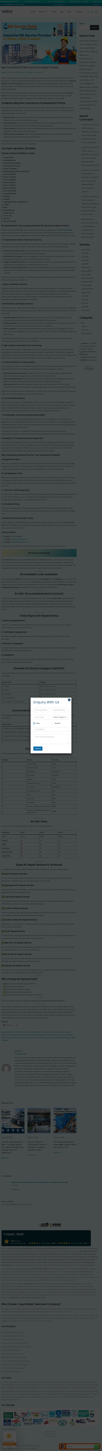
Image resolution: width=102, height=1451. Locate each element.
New (38, 723)
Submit (38, 748)
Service (57, 723)
